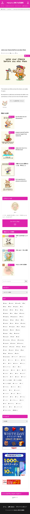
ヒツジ (19, 393)
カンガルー (6, 370)
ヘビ (17, 396)
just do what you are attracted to (21, 117)
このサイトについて (9, 5)
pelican (18, 330)
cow (17, 310)
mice (12, 323)
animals (11, 303)
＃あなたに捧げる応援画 (15, 2)
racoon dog (21, 340)
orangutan (13, 326)
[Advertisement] (15, 31)
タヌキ (17, 376)
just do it (9, 9)
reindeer (13, 343)
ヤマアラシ (11, 403)
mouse (5, 326)
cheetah (6, 310)
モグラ (22, 400)
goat (17, 313)
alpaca (5, 303)
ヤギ (5, 403)
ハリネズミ (6, 393)
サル (17, 373)
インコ (17, 360)
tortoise (11, 353)
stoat (18, 350)
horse (22, 316)
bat (24, 303)
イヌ (5, 360)
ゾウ (12, 376)
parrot (12, 330)
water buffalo (7, 356)
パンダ (13, 393)
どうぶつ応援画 (7, 383)
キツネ (13, 370)
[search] (26, 281)
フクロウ (6, 396)
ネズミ (5, 390)
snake (5, 350)
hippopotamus (15, 316)
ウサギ (23, 360)
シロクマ (23, 373)
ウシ (5, 363)
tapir (23, 350)
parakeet (6, 330)
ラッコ (5, 406)
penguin (6, 333)
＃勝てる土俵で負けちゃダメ (22, 236)
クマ (19, 370)
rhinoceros (21, 343)
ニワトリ (14, 386)
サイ (12, 373)
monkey (23, 323)
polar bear (17, 333)
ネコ (20, 386)
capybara (16, 306)
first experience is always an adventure (21, 180)
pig (11, 333)
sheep (19, 346)
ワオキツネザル (7, 410)
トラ (22, 383)
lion (23, 320)
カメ (20, 366)
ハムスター (17, 390)
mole (17, 323)
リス (11, 406)
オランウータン (7, 366)
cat (22, 306)
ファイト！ (12, 250)
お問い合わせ (25, 5)
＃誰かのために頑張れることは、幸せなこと (22, 164)
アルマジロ (23, 356)
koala (12, 320)
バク (11, 390)
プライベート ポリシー (21, 506)
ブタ (12, 396)
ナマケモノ (6, 386)
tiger (5, 353)
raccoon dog (6, 340)
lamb (18, 320)
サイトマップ (18, 5)
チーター (24, 376)
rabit (18, 336)
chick (12, 310)
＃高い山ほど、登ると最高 (22, 250)
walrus (17, 353)
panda (24, 326)
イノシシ (11, 360)
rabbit (13, 336)
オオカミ (16, 363)
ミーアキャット (14, 400)
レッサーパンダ (18, 406)
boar (10, 306)
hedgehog (6, 316)
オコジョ (23, 363)
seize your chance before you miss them (21, 9)
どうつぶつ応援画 (8, 380)
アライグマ (15, 356)
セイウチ (6, 376)
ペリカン (23, 396)
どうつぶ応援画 (18, 380)
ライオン (19, 403)
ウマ (10, 363)
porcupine (6, 336)
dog (22, 310)
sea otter (12, 346)
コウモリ (6, 373)
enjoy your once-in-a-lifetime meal (21, 148)
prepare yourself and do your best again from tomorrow (22, 134)
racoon (14, 340)
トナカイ (16, 383)
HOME (3, 9)
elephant (6, 313)
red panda (6, 343)
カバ (15, 366)
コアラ (24, 370)
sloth (24, 346)
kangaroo (6, 320)
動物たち (16, 410)
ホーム (2, 5)
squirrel (11, 350)
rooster (6, 346)
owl (18, 326)
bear (17, 53)
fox (12, 313)
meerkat (6, 323)
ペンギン (6, 400)
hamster (22, 313)
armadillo (19, 303)
